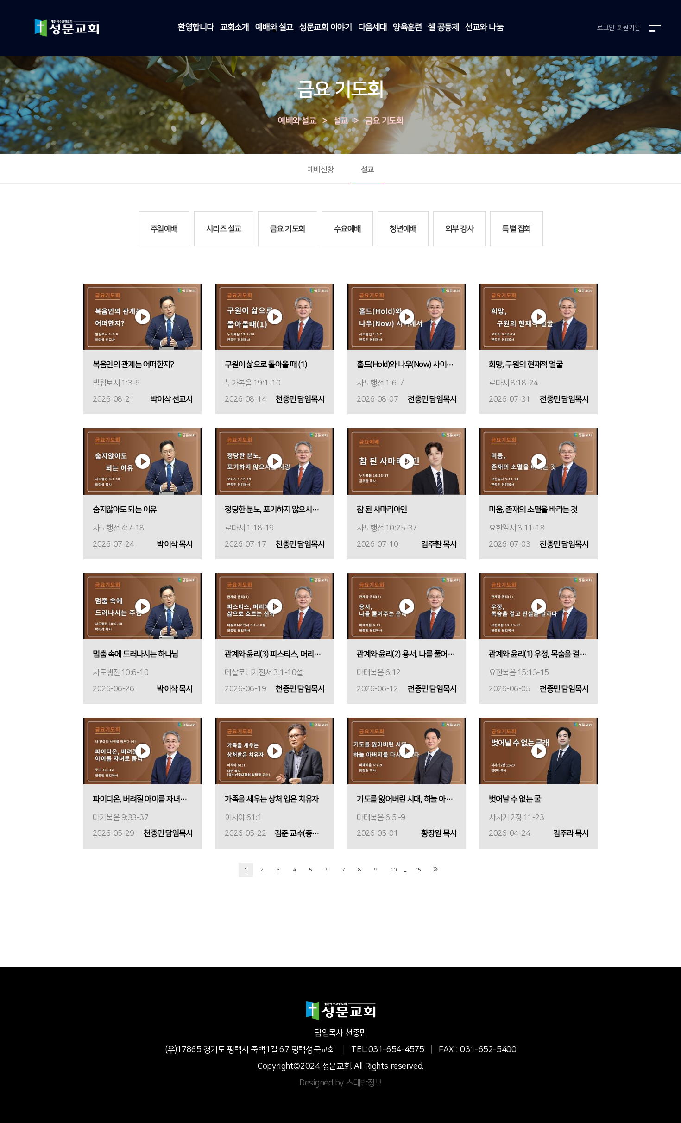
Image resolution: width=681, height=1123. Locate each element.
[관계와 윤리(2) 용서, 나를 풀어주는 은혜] (406, 606)
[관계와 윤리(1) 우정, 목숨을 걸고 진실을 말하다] (538, 606)
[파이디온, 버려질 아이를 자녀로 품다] (142, 751)
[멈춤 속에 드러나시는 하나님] (142, 606)
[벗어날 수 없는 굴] (538, 751)
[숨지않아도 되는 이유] (142, 461)
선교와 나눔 (484, 27)
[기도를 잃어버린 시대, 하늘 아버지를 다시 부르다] (406, 751)
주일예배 (164, 229)
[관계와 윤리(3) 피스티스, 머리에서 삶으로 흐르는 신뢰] (274, 606)
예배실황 (320, 169)
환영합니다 (196, 27)
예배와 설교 (274, 27)
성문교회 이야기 (325, 27)
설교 (341, 121)
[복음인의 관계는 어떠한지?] (142, 317)
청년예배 (403, 229)
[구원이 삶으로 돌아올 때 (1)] (274, 317)
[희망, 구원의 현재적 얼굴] (538, 317)
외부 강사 (459, 229)
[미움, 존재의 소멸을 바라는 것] (538, 461)
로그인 (606, 28)
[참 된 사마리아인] (406, 461)
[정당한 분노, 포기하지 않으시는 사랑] (274, 461)
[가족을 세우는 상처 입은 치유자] (274, 751)
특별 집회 (516, 229)
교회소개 (234, 27)
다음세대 (372, 27)
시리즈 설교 (223, 229)
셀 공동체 (443, 27)
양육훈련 (407, 27)
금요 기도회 (384, 121)
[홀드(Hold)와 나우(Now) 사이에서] (406, 317)
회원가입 (628, 28)
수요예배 (347, 229)
